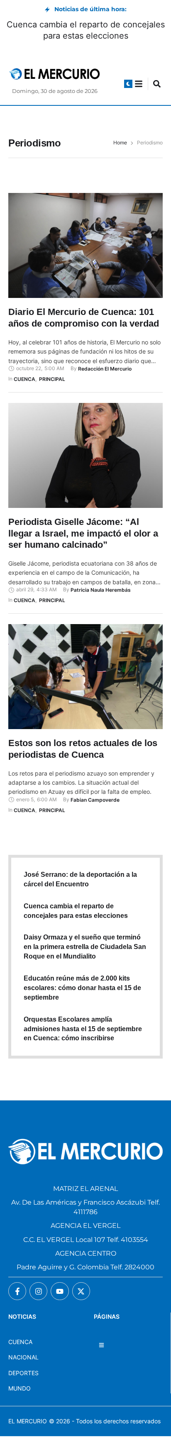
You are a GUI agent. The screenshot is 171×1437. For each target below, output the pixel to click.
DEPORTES (23, 1372)
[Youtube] (59, 1291)
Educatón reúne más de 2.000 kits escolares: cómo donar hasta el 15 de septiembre (82, 988)
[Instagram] (38, 1291)
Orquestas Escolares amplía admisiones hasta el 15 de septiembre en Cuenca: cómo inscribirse (83, 1029)
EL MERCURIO (27, 1421)
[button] (128, 84)
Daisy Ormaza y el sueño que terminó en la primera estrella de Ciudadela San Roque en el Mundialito (85, 947)
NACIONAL (23, 1357)
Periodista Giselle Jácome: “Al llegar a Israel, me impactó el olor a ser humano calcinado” (83, 533)
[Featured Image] (85, 245)
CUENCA (20, 1341)
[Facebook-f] (17, 1291)
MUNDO (19, 1388)
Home (120, 143)
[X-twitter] (81, 1291)
